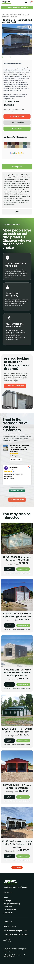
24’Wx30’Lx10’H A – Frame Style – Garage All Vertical (17, 615)
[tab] (17, 167)
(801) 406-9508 (9, 926)
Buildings (7, 900)
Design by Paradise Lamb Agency (14, 949)
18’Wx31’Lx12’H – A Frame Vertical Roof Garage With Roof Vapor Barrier (17, 672)
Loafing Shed (17, 15)
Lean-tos (9, 15)
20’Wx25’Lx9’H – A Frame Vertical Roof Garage (17, 787)
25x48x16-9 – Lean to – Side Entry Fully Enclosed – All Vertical (17, 844)
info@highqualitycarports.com (15, 930)
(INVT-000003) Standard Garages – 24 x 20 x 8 (17, 559)
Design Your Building (11, 903)
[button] (17, 867)
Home (3, 15)
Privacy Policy (8, 952)
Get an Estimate (9, 909)
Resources (7, 906)
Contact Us (7, 912)
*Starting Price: (12, 564)
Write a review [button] (15, 459)
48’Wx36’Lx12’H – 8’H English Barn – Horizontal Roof (17, 730)
